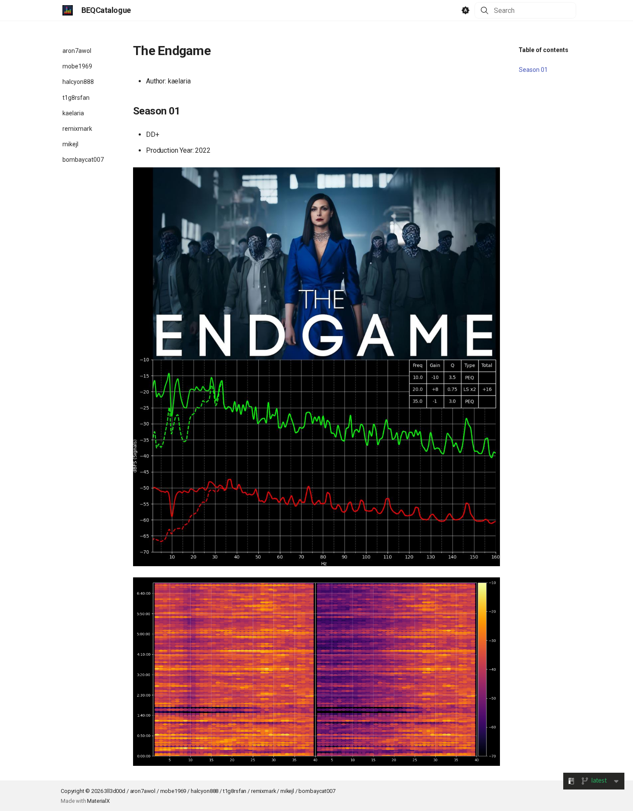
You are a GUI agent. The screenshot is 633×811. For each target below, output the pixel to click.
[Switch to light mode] (465, 10)
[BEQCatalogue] (67, 10)
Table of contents (543, 49)
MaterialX (98, 801)
